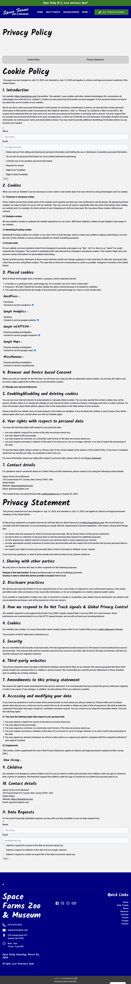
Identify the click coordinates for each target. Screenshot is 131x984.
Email (5, 141)
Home (40, 12)
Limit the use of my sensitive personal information (29, 161)
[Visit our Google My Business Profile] (62, 903)
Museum (124, 911)
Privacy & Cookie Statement (65, 981)
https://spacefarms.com (25, 96)
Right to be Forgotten (15, 170)
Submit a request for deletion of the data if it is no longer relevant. (36, 850)
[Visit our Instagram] (67, 903)
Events (125, 917)
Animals (124, 914)
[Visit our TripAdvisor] (73, 903)
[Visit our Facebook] (57, 903)
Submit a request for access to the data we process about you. (34, 845)
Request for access (15, 165)
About (125, 908)
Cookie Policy (33, 59)
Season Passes (71, 12)
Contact (124, 923)
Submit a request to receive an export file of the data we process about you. (41, 854)
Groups (125, 920)
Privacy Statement (95, 59)
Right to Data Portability (17, 174)
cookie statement (106, 629)
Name (5, 131)
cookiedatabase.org (50, 494)
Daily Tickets (53, 12)
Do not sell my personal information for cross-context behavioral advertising (41, 156)
